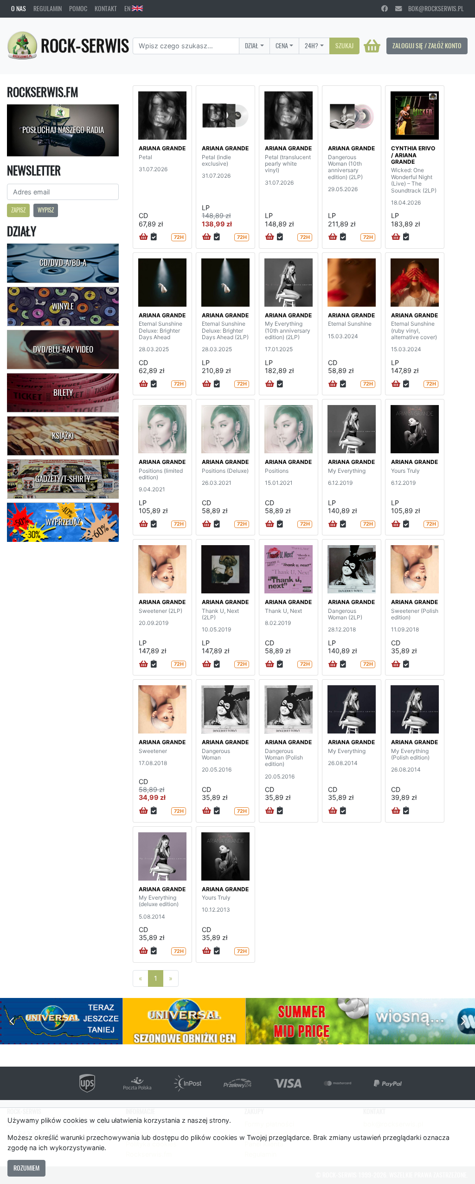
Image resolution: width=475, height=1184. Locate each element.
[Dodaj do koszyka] (143, 237)
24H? (311, 45)
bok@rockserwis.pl (433, 8)
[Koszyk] (372, 46)
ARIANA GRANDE (162, 148)
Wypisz (46, 210)
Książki (63, 435)
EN (128, 8)
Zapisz (18, 210)
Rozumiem (26, 1167)
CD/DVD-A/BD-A (62, 262)
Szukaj (344, 45)
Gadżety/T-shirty (62, 478)
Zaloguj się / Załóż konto (427, 45)
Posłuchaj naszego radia (63, 129)
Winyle (63, 306)
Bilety (63, 392)
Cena (282, 45)
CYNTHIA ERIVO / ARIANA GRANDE (413, 155)
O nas (18, 8)
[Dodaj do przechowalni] (153, 237)
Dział (251, 45)
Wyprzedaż (62, 522)
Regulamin (47, 8)
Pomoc (78, 8)
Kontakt (106, 8)
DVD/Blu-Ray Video (63, 349)
